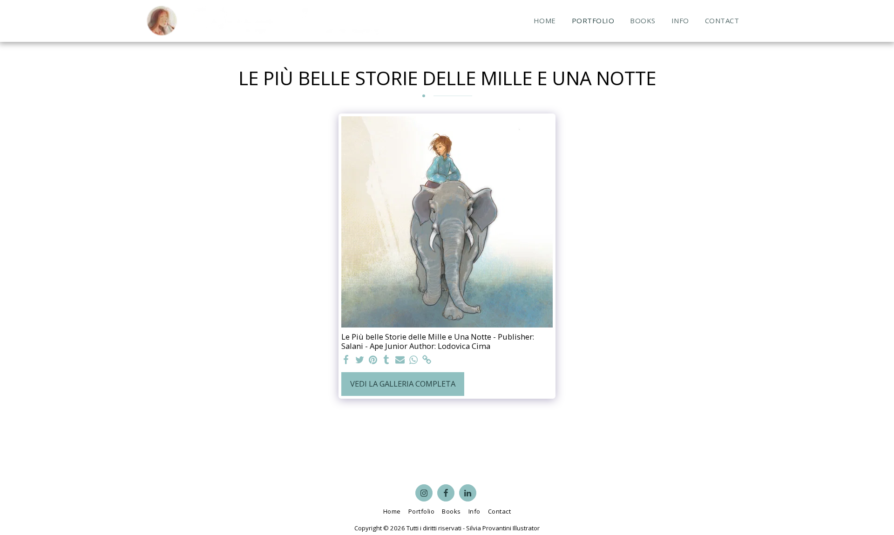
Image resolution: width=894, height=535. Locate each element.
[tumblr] (387, 360)
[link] (427, 360)
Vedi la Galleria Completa (402, 383)
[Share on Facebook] (346, 360)
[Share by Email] (400, 360)
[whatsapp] (413, 360)
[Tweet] (360, 360)
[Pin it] (373, 360)
